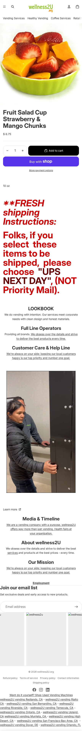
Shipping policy (41, 682)
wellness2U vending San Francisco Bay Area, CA (47, 720)
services (12, 552)
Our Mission (41, 562)
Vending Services (14, 18)
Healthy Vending (37, 18)
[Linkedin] (47, 689)
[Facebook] (34, 689)
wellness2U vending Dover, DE (19, 724)
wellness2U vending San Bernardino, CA (31, 703)
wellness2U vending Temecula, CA (51, 707)
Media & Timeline (41, 519)
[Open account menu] (69, 6)
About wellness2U (41, 542)
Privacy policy (47, 678)
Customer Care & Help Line (41, 348)
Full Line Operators (41, 328)
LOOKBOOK (41, 308)
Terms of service (29, 678)
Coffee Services (61, 18)
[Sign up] (76, 607)
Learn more (10, 509)
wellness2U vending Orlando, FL (61, 724)
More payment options (41, 170)
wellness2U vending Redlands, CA (21, 699)
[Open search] (12, 6)
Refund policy (10, 678)
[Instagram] (41, 689)
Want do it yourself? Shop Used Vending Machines (41, 695)
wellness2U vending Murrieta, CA (26, 716)
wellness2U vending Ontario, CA (20, 712)
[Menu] (4, 6)
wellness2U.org (45, 671)
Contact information (68, 678)
